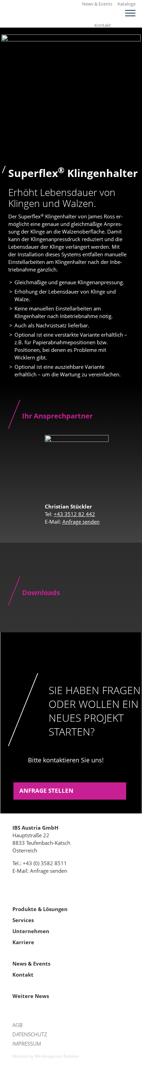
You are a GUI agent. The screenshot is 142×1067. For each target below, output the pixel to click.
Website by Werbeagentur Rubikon (45, 1056)
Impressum (26, 1043)
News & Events (97, 4)
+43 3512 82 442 (74, 514)
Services (23, 920)
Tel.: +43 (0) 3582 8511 (39, 863)
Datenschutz (29, 1034)
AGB (17, 1024)
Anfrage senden (81, 521)
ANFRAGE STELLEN (46, 790)
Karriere (23, 942)
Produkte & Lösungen (40, 909)
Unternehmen (30, 931)
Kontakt (102, 25)
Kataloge (126, 4)
